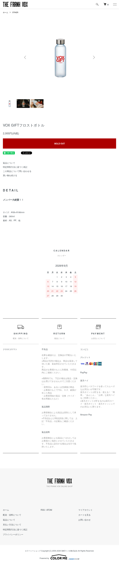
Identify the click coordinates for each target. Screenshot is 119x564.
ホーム (5, 12)
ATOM (49, 509)
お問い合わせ (84, 519)
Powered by (44, 558)
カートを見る (84, 514)
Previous (25, 57)
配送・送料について (12, 514)
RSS (43, 509)
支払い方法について (12, 524)
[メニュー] (114, 4)
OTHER (15, 12)
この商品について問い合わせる (17, 171)
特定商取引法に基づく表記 (15, 166)
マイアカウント (85, 509)
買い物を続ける (10, 175)
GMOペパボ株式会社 (69, 550)
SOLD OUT (59, 143)
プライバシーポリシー (13, 534)
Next (93, 57)
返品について (9, 162)
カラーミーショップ (33, 550)
